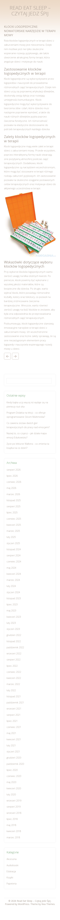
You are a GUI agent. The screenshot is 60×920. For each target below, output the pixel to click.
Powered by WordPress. (17, 904)
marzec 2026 (13, 494)
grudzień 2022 (14, 635)
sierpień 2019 (13, 806)
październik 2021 (15, 702)
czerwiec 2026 (14, 481)
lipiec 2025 (12, 512)
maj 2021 (11, 733)
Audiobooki (12, 865)
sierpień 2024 (13, 555)
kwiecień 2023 (14, 616)
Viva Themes (48, 904)
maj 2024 (11, 567)
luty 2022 (11, 690)
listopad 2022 (14, 641)
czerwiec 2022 (14, 671)
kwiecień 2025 (14, 524)
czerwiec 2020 (14, 776)
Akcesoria (11, 859)
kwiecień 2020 (14, 788)
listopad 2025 (14, 500)
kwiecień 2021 (14, 739)
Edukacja (11, 871)
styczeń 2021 (13, 751)
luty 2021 (11, 745)
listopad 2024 (14, 549)
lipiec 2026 (12, 475)
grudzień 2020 (14, 757)
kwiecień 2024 (14, 573)
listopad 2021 (14, 696)
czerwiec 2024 (14, 561)
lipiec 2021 (12, 720)
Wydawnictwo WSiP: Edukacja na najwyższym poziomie (15, 356)
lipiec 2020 (12, 769)
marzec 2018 (13, 837)
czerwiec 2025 (14, 518)
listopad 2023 (14, 598)
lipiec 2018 (12, 819)
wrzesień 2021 (14, 708)
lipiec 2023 (12, 604)
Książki (10, 877)
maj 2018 (11, 825)
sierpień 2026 (13, 469)
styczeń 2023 (13, 628)
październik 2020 (15, 763)
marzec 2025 (13, 530)
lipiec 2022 (12, 665)
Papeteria (11, 883)
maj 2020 (11, 782)
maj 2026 (11, 487)
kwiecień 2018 (14, 831)
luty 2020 (11, 794)
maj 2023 (11, 610)
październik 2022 (15, 647)
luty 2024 (11, 586)
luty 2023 (11, 622)
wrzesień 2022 (14, 653)
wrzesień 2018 (14, 812)
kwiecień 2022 (14, 678)
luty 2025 (11, 537)
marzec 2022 (13, 684)
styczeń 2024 (13, 592)
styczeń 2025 (13, 543)
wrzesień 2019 (14, 800)
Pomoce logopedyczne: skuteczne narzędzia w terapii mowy (7, 356)
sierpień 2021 (13, 714)
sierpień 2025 (13, 506)
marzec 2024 (13, 579)
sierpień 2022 (13, 659)
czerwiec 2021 (14, 727)
